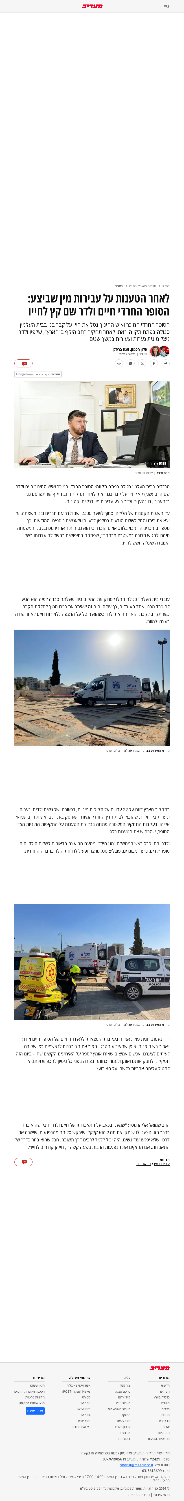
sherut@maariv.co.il (136, 1464)
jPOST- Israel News (76, 1391)
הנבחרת (164, 1421)
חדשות (165, 1385)
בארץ (119, 286)
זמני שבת (84, 1421)
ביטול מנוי (124, 1439)
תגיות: (165, 1160)
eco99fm (83, 1409)
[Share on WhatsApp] (131, 363)
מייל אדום (124, 1397)
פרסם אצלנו (122, 1391)
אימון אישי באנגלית (78, 1385)
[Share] (166, 363)
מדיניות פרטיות (35, 1397)
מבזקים (165, 1391)
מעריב (166, 286)
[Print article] (119, 363)
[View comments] (23, 363)
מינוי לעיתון (123, 1421)
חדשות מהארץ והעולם (142, 286)
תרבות (165, 1415)
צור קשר (125, 1385)
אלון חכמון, (138, 349)
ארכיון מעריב (122, 1427)
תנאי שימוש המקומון (32, 1403)
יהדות (166, 1427)
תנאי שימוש (37, 1385)
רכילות (166, 1409)
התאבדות (143, 1164)
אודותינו (125, 1432)
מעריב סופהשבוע (119, 1409)
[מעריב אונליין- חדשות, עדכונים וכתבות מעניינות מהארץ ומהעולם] (92, 6)
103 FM (84, 1403)
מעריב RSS (123, 1403)
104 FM (84, 1415)
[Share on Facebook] (154, 363)
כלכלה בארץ (162, 1397)
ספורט (165, 1403)
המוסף (126, 1415)
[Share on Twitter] (142, 363)
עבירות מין (162, 1164)
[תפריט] (174, 7)
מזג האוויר (163, 1432)
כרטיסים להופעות (159, 1439)
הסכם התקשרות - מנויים (29, 1391)
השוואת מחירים (81, 1427)
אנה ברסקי (120, 349)
